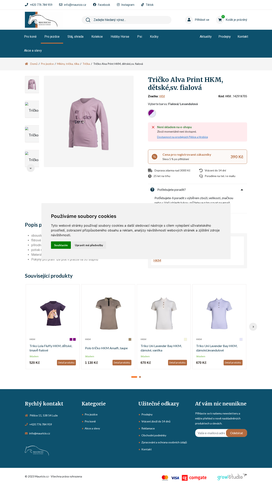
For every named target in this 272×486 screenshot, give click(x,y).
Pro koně (30, 36)
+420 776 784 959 (41, 4)
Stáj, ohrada (75, 36)
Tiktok (150, 4)
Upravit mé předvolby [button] (89, 245)
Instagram (127, 4)
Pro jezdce (52, 36)
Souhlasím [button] (61, 245)
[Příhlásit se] (192, 14)
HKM (162, 96)
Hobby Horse (120, 36)
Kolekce (97, 36)
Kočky (154, 36)
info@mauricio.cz (75, 4)
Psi (139, 36)
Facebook (104, 4)
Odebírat (236, 433)
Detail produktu (66, 362)
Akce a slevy (33, 50)
